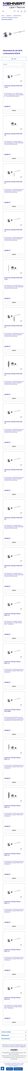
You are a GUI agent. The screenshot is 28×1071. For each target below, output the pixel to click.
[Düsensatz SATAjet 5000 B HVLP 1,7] (14, 892)
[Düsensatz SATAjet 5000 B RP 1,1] (14, 172)
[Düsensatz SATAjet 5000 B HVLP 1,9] (14, 940)
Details (14, 110)
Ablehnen (9, 1069)
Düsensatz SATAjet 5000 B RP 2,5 (13, 566)
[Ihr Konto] (21, 11)
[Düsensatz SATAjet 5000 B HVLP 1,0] (14, 604)
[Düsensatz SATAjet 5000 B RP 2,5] (14, 556)
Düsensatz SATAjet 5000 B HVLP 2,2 (12, 998)
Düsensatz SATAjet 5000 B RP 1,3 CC (13, 86)
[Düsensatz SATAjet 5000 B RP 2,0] (14, 508)
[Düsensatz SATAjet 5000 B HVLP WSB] (14, 700)
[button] (2, 1068)
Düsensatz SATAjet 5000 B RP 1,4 (13, 374)
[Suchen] (14, 11)
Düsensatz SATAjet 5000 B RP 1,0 (13, 134)
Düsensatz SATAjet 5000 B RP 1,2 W (13, 278)
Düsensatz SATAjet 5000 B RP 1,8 (13, 470)
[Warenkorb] (25, 11)
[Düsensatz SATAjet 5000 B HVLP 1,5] (14, 844)
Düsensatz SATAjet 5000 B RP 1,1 (13, 182)
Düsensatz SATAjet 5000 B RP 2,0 (13, 518)
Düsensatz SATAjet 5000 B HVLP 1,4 (12, 806)
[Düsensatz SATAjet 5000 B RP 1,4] (14, 364)
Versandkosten (6, 1046)
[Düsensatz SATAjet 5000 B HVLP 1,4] (14, 796)
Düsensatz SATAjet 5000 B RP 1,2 (13, 230)
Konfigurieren (18, 1069)
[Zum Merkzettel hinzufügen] (21, 81)
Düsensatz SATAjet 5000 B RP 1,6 (13, 422)
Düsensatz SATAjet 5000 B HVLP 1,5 (12, 854)
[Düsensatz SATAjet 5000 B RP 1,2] (14, 220)
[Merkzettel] (18, 11)
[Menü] (3, 11)
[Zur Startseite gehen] (14, 5)
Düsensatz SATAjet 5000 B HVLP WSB (12, 710)
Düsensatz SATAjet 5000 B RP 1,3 (13, 326)
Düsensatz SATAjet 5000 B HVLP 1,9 (12, 950)
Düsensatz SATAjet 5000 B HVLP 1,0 (12, 614)
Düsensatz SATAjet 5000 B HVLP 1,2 (12, 662)
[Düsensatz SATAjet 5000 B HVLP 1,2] (14, 652)
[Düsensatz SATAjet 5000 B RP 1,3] (14, 316)
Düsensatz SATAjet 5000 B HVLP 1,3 (12, 758)
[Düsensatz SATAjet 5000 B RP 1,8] (14, 460)
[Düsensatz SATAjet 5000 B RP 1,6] (14, 412)
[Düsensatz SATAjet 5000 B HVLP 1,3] (14, 748)
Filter (15, 58)
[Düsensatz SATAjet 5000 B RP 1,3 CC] (14, 76)
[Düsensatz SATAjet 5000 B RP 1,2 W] (14, 268)
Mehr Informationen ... (14, 1066)
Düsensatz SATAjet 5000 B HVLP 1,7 (12, 902)
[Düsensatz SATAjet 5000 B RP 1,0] (14, 124)
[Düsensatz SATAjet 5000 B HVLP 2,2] (14, 988)
